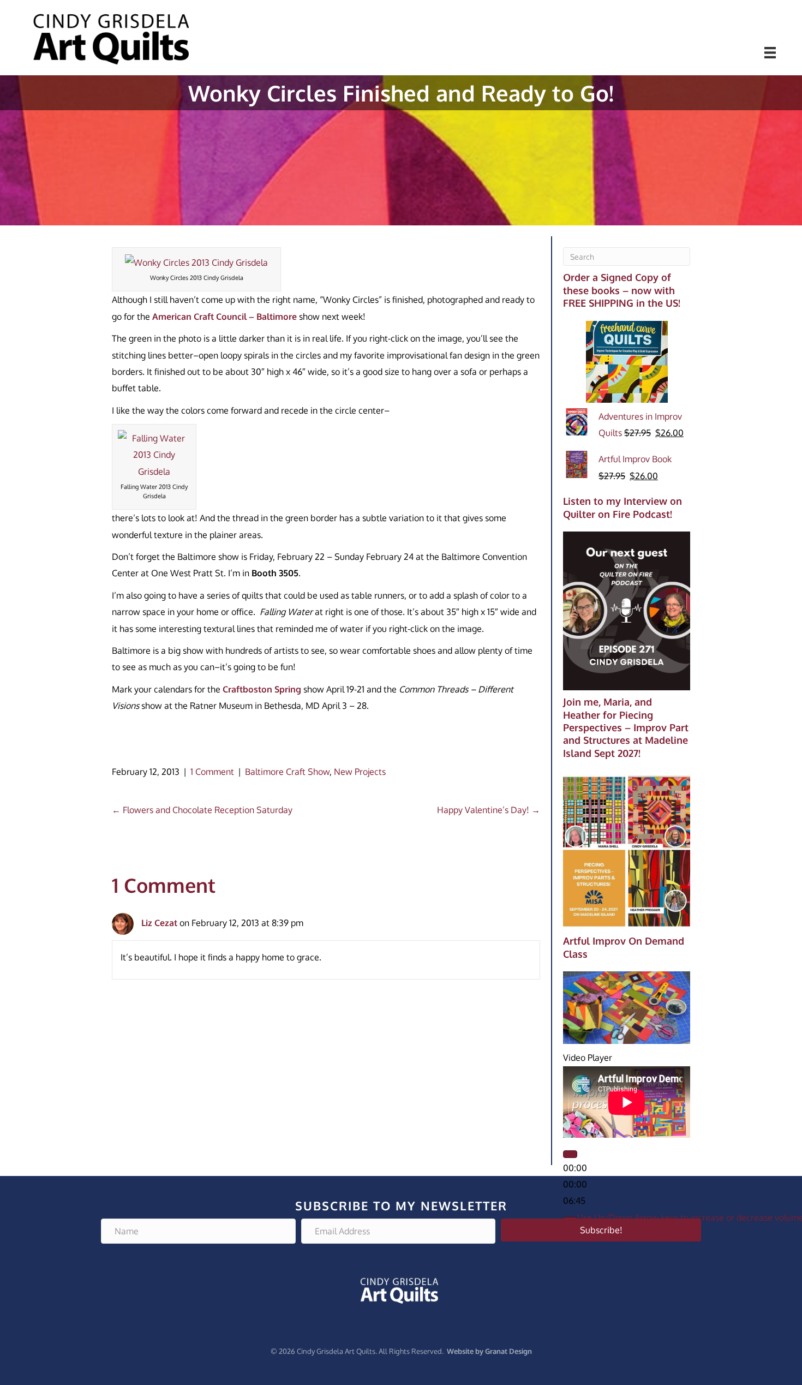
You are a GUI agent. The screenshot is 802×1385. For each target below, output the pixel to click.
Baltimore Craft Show (287, 771)
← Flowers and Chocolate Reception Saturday (202, 809)
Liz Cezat (159, 922)
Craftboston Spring (262, 689)
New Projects (360, 771)
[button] (601, 1230)
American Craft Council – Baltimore (225, 316)
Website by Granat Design (489, 1351)
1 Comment (212, 771)
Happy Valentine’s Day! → (488, 809)
